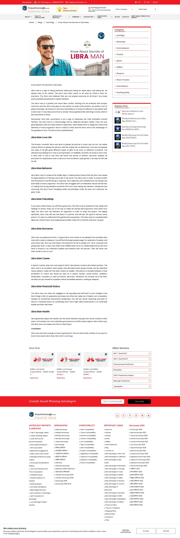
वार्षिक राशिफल (60, 460)
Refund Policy (110, 514)
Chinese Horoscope (62, 466)
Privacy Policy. (14, 533)
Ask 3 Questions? (121, 359)
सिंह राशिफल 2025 (136, 484)
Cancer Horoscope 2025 (139, 442)
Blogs (40, 22)
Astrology (50, 22)
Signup (155, 2)
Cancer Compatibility (88, 439)
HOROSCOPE (88, 17)
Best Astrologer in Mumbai (114, 493)
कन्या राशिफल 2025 (137, 487)
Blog (106, 448)
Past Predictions (111, 445)
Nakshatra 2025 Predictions (65, 469)
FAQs (107, 520)
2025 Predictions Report (124, 375)
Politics (120, 67)
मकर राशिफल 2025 (136, 499)
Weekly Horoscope (62, 433)
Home (31, 22)
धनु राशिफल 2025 (136, 496)
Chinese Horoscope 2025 (64, 475)
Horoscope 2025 (136, 429)
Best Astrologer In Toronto (114, 484)
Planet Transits (123, 80)
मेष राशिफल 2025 (136, 472)
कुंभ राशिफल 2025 (136, 502)
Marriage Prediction (122, 381)
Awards (108, 436)
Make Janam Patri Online (39, 454)
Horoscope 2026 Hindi (63, 484)
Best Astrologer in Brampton (115, 466)
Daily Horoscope (61, 429)
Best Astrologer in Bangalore (115, 499)
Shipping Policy (110, 511)
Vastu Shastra (122, 86)
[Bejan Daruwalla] (35, 9)
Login (148, 2)
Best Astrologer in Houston (114, 481)
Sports (119, 61)
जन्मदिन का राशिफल (62, 454)
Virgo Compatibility (87, 445)
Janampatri (118, 386)
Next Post (34, 348)
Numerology (59, 445)
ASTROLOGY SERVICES (56, 17)
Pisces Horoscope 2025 (138, 466)
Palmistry (58, 463)
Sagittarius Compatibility (89, 454)
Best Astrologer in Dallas (114, 478)
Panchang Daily (123, 93)
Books (107, 439)
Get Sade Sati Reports (38, 487)
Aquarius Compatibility (88, 460)
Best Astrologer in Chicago (115, 469)
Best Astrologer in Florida (114, 475)
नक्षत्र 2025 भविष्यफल (62, 472)
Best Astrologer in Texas (114, 472)
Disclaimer (109, 517)
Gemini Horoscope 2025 (139, 439)
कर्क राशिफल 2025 (136, 481)
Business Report (36, 484)
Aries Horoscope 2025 (138, 433)
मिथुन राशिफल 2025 (137, 478)
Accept (146, 531)
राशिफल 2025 (135, 469)
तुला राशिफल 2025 (136, 490)
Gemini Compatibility (88, 436)
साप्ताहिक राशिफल (61, 451)
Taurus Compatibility (88, 433)
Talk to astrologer (112, 401)
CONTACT (125, 17)
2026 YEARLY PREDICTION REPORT (140, 17)
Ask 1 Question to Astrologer (40, 493)
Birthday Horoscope (62, 436)
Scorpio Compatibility (88, 451)
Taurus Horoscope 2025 (139, 436)
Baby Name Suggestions (39, 451)
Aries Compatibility (87, 429)
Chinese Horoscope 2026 (64, 478)
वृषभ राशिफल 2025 (136, 475)
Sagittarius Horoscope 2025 (140, 457)
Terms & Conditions (112, 508)
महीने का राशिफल (61, 457)
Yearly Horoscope (61, 442)
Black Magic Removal (38, 490)
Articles (108, 433)
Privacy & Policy (111, 505)
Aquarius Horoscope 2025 (139, 463)
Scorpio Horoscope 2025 (139, 454)
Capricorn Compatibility (89, 457)
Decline (166, 531)
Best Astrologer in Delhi (113, 496)
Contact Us (109, 451)
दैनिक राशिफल (60, 448)
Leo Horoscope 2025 (137, 445)
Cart (139, 2)
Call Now (139, 401)
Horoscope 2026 (61, 481)
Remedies (118, 370)
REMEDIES (75, 17)
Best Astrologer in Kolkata (114, 502)
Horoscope (121, 42)
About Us (108, 429)
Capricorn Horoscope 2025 (140, 460)
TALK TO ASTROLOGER (39, 17)
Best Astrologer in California (115, 457)
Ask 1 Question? (120, 353)
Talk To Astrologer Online (39, 433)
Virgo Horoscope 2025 (138, 448)
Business (120, 73)
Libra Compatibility (87, 448)
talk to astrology (66, 336)
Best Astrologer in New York (115, 454)
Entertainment (123, 48)
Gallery (107, 442)
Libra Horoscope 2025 (138, 451)
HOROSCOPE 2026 (102, 17)
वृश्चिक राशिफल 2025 (137, 493)
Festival (120, 54)
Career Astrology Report (39, 436)
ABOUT (27, 17)
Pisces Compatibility (87, 463)
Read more (34, 378)
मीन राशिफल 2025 (136, 505)
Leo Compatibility (86, 442)
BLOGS (117, 17)
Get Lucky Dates (36, 448)
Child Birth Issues (36, 475)
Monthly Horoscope (62, 439)
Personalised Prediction (124, 364)
